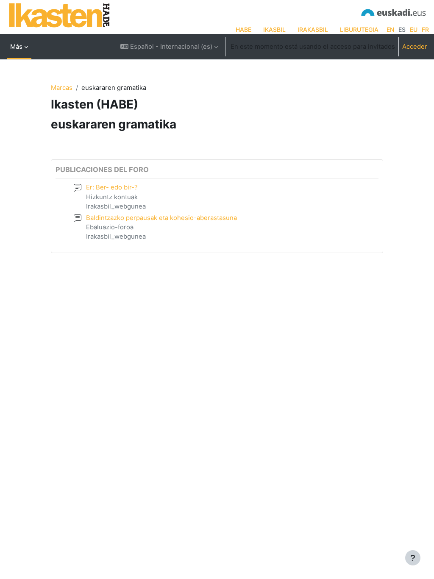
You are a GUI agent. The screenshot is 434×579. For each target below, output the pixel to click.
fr (425, 29)
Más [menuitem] (16, 46)
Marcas (61, 88)
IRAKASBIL (313, 29)
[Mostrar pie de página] (412, 557)
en (390, 29)
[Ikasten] (59, 15)
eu (413, 29)
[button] (169, 46)
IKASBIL (274, 29)
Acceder (414, 46)
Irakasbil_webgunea (116, 206)
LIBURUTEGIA (359, 29)
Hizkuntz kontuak (112, 197)
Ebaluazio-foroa (110, 227)
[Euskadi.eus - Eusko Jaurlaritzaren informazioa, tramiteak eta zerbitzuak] (394, 11)
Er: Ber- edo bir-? (112, 187)
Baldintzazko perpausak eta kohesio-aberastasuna (161, 218)
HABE (243, 29)
